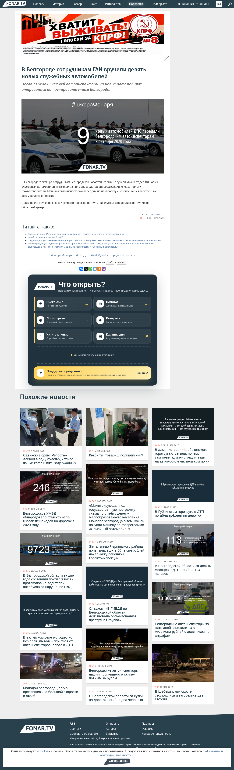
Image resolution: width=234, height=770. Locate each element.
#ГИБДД (81, 255)
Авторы (111, 729)
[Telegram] (95, 269)
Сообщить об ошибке (84, 734)
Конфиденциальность (156, 734)
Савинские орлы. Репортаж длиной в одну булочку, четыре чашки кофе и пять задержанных (76, 234)
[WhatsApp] (90, 269)
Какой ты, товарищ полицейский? (45, 237)
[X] (86, 269)
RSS (73, 724)
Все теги (75, 729)
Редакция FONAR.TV (153, 214)
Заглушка (112, 734)
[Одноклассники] (99, 269)
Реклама (147, 729)
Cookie (43, 751)
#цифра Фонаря (61, 255)
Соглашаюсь (118, 761)
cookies (99, 744)
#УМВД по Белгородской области (113, 255)
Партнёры (148, 724)
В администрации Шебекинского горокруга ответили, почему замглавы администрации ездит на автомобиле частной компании (94, 240)
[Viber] (104, 269)
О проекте (112, 724)
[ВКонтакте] (81, 269)
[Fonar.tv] (14, 3)
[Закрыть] (166, 58)
